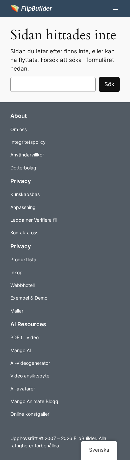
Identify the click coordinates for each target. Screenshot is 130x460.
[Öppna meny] (116, 8)
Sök (109, 84)
